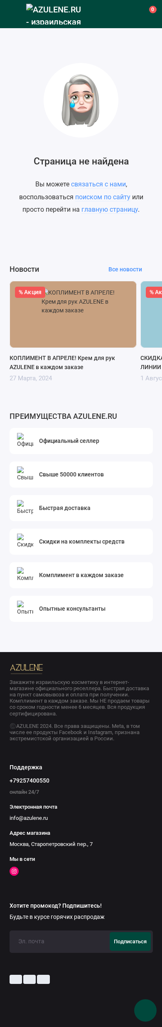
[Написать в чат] (145, 1010)
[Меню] (14, 14)
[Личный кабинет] (130, 14)
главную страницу (109, 209)
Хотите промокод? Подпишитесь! (56, 906)
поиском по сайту (102, 197)
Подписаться (130, 941)
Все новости (125, 269)
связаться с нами (98, 184)
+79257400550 (29, 780)
